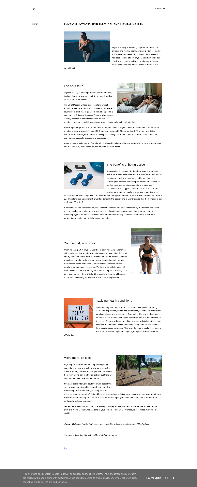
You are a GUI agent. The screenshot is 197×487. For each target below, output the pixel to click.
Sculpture (150, 397)
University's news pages (106, 435)
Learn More (153, 478)
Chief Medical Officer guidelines (82, 105)
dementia (113, 185)
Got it (170, 478)
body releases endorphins (114, 250)
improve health (123, 143)
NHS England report (105, 131)
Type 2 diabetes (131, 188)
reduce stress (120, 257)
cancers (133, 185)
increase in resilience (85, 267)
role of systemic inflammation (125, 314)
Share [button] (35, 24)
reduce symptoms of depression (97, 260)
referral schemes (97, 211)
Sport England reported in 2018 (78, 127)
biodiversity (69, 401)
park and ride (99, 387)
